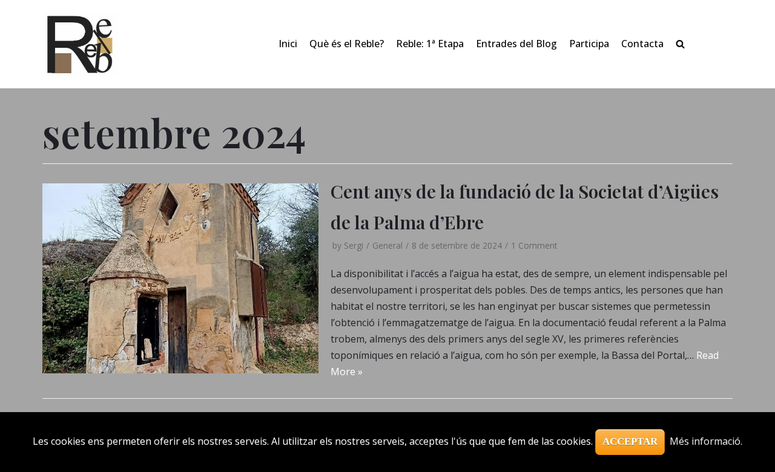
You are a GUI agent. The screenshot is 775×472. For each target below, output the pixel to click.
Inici (288, 43)
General (387, 245)
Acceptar (630, 441)
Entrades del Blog (516, 43)
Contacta (642, 43)
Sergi (353, 245)
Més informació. (706, 441)
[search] (680, 44)
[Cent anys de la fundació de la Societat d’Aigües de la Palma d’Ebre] (180, 278)
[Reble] (80, 44)
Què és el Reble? (346, 43)
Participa (589, 43)
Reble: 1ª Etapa (430, 43)
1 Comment (534, 245)
